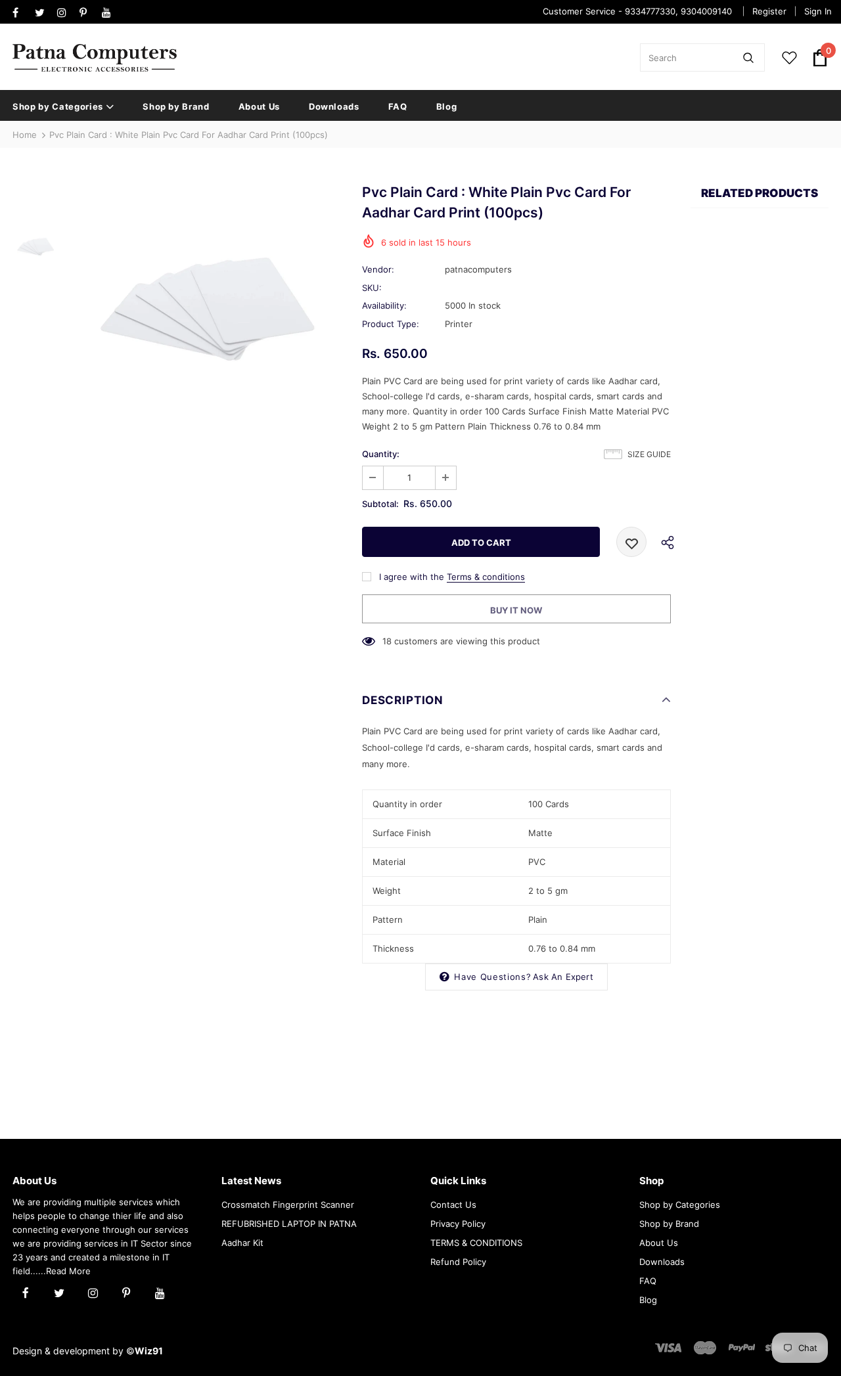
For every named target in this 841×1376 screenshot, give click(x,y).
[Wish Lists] (631, 542)
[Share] (663, 542)
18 (387, 641)
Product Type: (390, 324)
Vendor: (378, 269)
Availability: (384, 305)
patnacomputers (478, 269)
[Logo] (94, 58)
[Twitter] (43, 13)
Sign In (818, 11)
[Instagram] (65, 13)
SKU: (372, 287)
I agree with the (411, 576)
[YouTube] (110, 13)
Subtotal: (380, 504)
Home (24, 134)
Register (769, 11)
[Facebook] (20, 13)
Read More (68, 1271)
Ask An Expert (563, 976)
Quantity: (380, 454)
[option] (207, 310)
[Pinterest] (88, 13)
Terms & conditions (486, 576)
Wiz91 (149, 1350)
